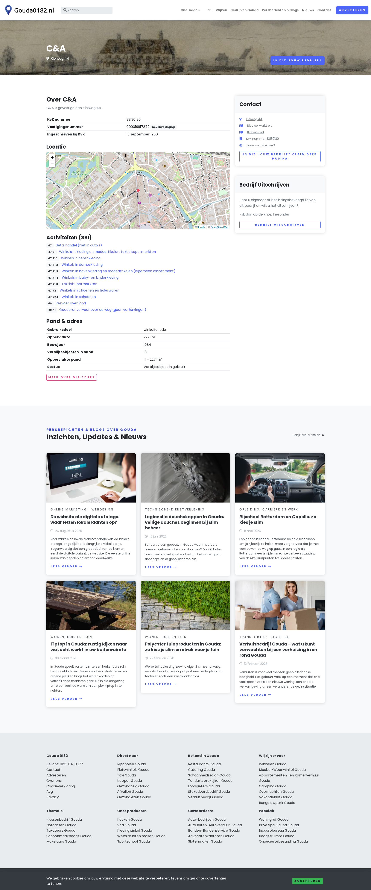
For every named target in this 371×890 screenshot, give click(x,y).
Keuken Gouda (129, 819)
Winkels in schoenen (79, 296)
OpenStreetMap (220, 227)
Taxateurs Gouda (60, 830)
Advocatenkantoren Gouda (211, 836)
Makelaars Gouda (61, 841)
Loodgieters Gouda (204, 786)
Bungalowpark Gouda (277, 802)
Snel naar (189, 10)
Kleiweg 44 (60, 58)
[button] (138, 190)
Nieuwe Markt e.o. (260, 125)
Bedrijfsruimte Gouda (276, 836)
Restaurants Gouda (204, 764)
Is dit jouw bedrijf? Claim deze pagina (280, 156)
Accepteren (307, 881)
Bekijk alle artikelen (306, 435)
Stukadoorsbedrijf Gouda (209, 791)
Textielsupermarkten (79, 283)
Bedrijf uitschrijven (280, 224)
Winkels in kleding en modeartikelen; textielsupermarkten (107, 251)
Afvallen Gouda (130, 791)
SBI (209, 10)
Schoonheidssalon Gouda (209, 775)
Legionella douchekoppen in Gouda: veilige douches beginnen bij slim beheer (184, 522)
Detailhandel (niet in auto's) (78, 245)
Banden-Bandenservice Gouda (214, 830)
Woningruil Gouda (274, 819)
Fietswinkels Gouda (133, 769)
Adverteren (352, 10)
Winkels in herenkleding (80, 258)
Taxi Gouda (126, 775)
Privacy (52, 797)
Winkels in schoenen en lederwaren (89, 290)
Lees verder (64, 566)
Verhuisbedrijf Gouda (205, 797)
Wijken (221, 10)
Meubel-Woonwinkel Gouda (282, 769)
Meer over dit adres (71, 377)
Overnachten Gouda (276, 791)
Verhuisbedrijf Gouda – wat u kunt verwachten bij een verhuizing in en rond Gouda (278, 649)
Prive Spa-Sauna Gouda (279, 825)
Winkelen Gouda (272, 764)
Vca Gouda (126, 825)
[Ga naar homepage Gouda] (28, 10)
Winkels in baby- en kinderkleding (90, 277)
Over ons (54, 780)
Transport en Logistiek (264, 637)
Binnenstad (255, 132)
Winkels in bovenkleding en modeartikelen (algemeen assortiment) (118, 271)
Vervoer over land (70, 303)
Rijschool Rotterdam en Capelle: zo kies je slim (277, 519)
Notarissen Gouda (61, 825)
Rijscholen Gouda (131, 764)
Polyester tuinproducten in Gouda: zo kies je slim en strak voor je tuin (183, 647)
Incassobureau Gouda (277, 830)
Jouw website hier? (261, 145)
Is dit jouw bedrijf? (297, 60)
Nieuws (308, 10)
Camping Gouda (272, 786)
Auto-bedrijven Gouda (207, 819)
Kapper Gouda (129, 780)
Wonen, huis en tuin (71, 637)
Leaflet (202, 227)
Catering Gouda (201, 769)
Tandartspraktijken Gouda (210, 780)
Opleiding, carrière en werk (268, 509)
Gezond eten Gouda (134, 797)
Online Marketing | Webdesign (81, 509)
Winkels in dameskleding (82, 264)
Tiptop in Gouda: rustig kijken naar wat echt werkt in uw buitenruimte (88, 647)
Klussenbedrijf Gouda (64, 819)
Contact (324, 10)
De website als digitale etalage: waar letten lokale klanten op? (84, 519)
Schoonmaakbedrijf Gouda (68, 836)
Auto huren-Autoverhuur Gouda (215, 825)
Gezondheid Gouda (133, 786)
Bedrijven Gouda (244, 10)
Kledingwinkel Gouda (134, 830)
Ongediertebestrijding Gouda (283, 841)
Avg (49, 791)
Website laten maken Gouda (141, 836)
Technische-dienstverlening (175, 509)
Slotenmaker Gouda (205, 841)
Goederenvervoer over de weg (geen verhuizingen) (102, 309)
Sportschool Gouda (133, 841)
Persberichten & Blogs (280, 10)
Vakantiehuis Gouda (275, 797)
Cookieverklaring (60, 786)
